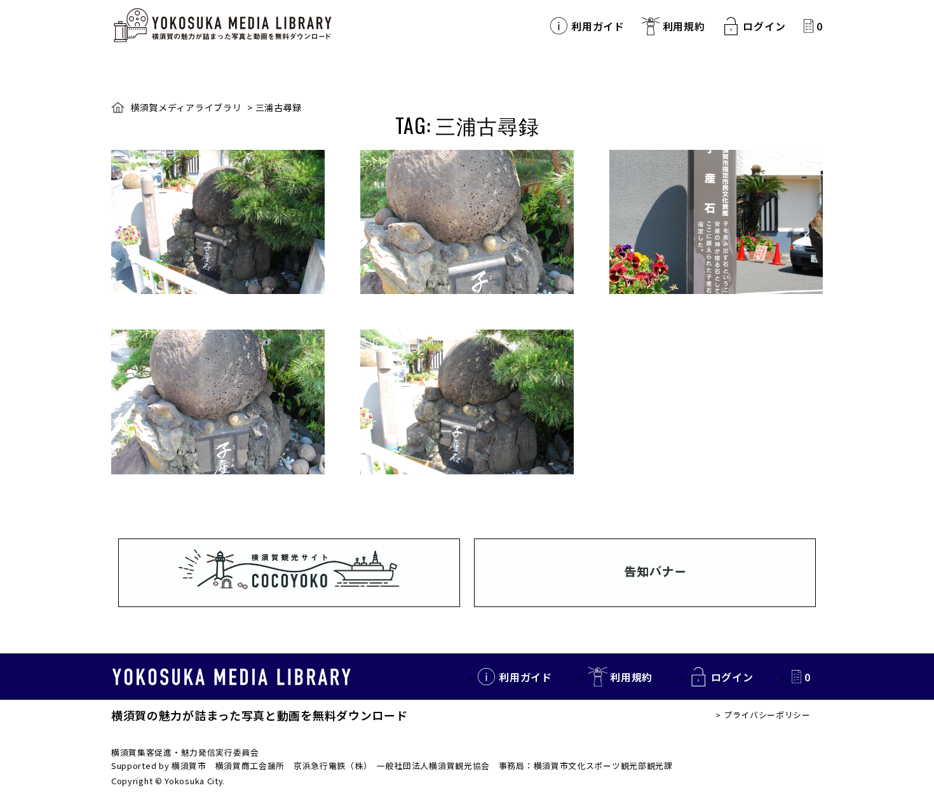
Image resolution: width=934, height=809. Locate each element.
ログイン (764, 26)
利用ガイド (598, 26)
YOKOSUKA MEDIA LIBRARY (231, 677)
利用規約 (684, 26)
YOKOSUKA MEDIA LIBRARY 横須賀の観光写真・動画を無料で (222, 25)
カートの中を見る (808, 25)
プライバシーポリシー (767, 715)
